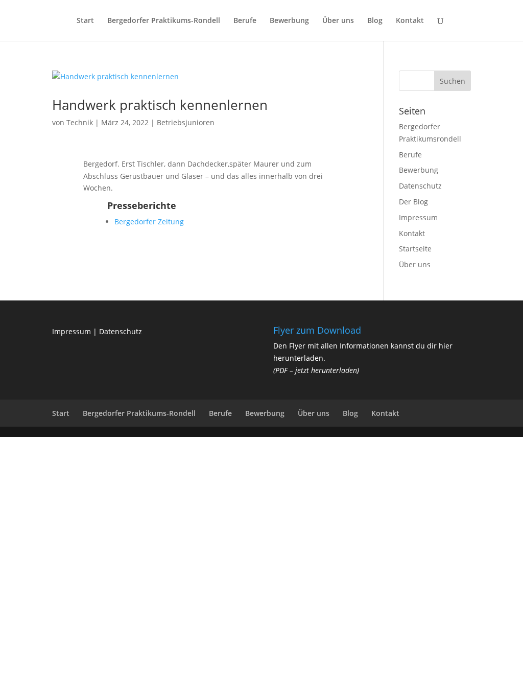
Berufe (244, 21)
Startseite (415, 248)
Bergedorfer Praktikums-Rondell (163, 21)
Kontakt (410, 21)
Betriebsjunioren (186, 122)
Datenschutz (420, 186)
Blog (375, 21)
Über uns (338, 21)
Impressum (418, 217)
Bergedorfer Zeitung (149, 221)
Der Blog (413, 201)
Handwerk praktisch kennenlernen (160, 105)
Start (85, 21)
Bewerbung (289, 21)
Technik (79, 122)
